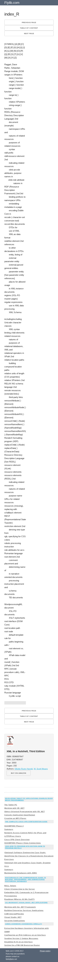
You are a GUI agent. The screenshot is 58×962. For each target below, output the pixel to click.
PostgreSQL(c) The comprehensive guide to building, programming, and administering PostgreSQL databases (25, 879)
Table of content (29, 28)
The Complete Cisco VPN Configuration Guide (26, 821)
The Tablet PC (10, 805)
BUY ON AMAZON (18, 773)
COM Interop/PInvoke (14, 914)
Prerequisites (10, 896)
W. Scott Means (41, 769)
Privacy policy (45, 951)
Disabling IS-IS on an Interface (18, 942)
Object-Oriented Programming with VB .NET (24, 812)
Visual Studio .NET (13, 917)
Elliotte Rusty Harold (24, 769)
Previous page (29, 22)
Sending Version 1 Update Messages (21, 939)
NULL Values (10, 886)
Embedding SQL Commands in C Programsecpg (26, 893)
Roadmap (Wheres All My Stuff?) (19, 899)
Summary (8, 829)
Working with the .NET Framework (20, 907)
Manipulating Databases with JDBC (20, 873)
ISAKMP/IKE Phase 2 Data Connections (22, 843)
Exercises (9, 859)
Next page (29, 33)
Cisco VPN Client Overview (17, 840)
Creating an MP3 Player (15, 818)
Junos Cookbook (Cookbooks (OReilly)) (23, 924)
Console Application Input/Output (19, 815)
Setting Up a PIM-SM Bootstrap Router (22, 945)
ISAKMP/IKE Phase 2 (14, 826)
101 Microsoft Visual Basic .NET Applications (26, 902)
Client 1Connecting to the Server (19, 889)
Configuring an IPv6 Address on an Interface (25, 935)
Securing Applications (14, 921)
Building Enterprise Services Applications (24, 910)
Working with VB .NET (14, 808)
